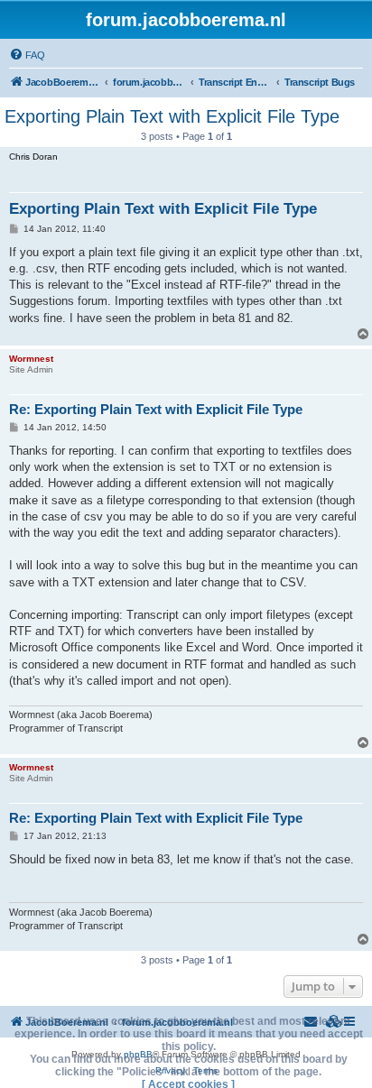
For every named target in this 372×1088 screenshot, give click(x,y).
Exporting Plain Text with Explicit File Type (172, 116)
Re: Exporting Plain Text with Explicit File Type (155, 409)
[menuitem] (27, 55)
